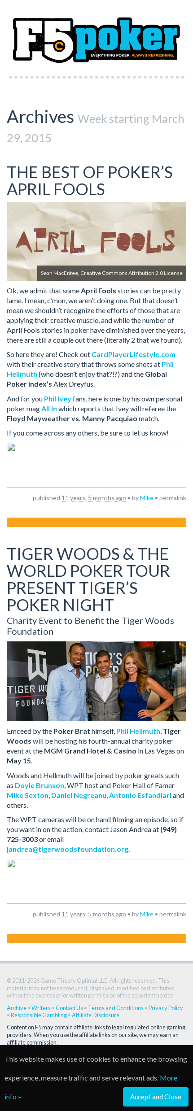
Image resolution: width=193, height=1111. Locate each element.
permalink (172, 497)
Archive (16, 1007)
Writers (41, 1007)
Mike (147, 497)
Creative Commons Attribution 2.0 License (131, 273)
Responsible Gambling (39, 1015)
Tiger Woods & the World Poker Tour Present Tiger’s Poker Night (88, 579)
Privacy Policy (166, 1007)
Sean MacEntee (59, 273)
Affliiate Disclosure (95, 1015)
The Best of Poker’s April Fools (90, 180)
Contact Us (69, 1007)
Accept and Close (155, 1097)
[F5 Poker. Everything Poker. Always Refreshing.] (96, 35)
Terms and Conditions (116, 1007)
